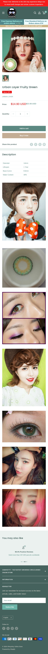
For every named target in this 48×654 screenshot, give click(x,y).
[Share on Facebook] (31, 144)
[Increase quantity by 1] (27, 114)
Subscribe (10, 607)
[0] (44, 13)
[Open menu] (3, 13)
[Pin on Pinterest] (35, 144)
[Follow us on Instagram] (12, 628)
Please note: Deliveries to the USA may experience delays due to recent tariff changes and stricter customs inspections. (24, 3)
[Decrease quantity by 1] (13, 114)
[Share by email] (44, 144)
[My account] (39, 13)
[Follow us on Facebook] (3, 628)
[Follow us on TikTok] (16, 628)
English (5, 617)
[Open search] (35, 13)
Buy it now (24, 135)
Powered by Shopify (8, 649)
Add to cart (24, 128)
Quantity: (5, 114)
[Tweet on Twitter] (40, 144)
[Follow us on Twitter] (8, 628)
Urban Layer (7, 96)
